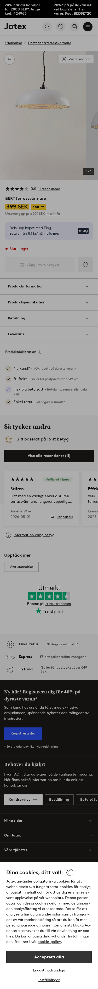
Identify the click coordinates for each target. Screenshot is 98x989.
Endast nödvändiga (49, 970)
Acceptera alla (49, 956)
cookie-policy (49, 942)
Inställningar (49, 980)
